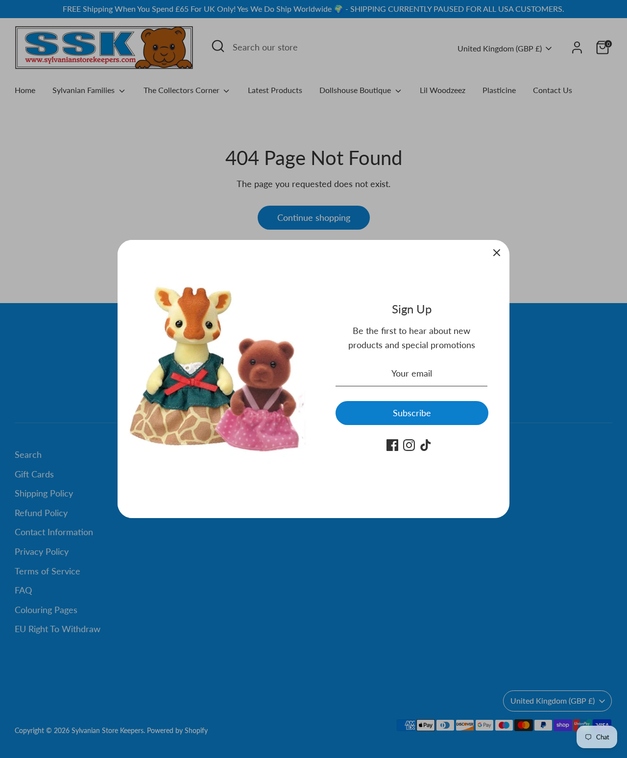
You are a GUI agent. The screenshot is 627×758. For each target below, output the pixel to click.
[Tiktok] (426, 445)
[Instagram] (409, 445)
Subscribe (412, 412)
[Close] (496, 252)
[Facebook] (392, 445)
